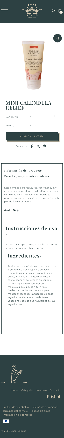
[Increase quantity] (54, 116)
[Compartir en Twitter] (38, 146)
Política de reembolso (16, 407)
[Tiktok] (59, 397)
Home (14, 390)
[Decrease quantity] (46, 116)
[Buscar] (53, 10)
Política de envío (40, 410)
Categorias (27, 390)
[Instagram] (53, 397)
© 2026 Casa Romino (13, 431)
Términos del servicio (15, 410)
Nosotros (42, 390)
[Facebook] (47, 397)
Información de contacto (17, 414)
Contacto (55, 390)
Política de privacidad (45, 407)
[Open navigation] (5, 10)
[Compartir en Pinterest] (44, 146)
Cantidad (12, 116)
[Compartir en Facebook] (31, 146)
